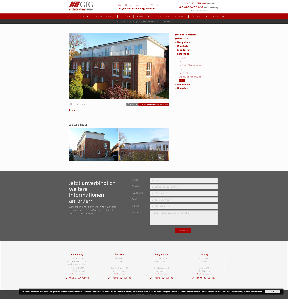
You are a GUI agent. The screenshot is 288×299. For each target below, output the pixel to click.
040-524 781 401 (199, 3)
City (181, 61)
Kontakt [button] (217, 16)
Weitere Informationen (253, 291)
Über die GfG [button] (199, 16)
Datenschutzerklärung (234, 291)
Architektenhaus (103, 16)
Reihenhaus (183, 84)
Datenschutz (167, 294)
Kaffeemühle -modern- (191, 65)
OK (273, 291)
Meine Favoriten (186, 34)
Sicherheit (180, 16)
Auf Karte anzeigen (78, 274)
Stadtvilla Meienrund (190, 76)
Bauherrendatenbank (199, 10)
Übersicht (182, 38)
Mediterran (183, 49)
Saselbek (183, 72)
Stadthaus (183, 53)
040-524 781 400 (199, 7)
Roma (182, 68)
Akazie (182, 57)
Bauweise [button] (141, 16)
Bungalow (183, 88)
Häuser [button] (125, 16)
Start (67, 16)
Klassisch (182, 46)
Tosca (182, 80)
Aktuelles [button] (81, 16)
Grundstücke (162, 16)
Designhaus (183, 42)
